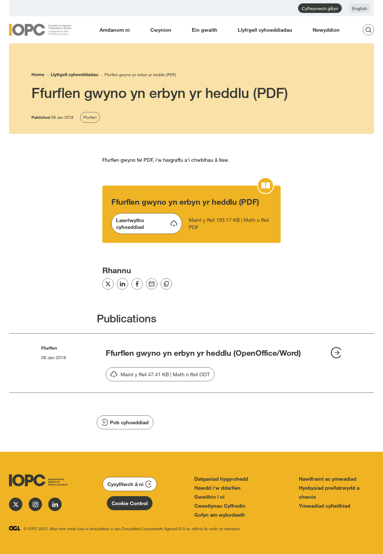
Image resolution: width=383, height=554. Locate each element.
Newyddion (326, 30)
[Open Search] (370, 29)
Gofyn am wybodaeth (219, 515)
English (359, 8)
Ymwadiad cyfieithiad (324, 506)
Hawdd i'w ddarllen (217, 488)
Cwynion (160, 30)
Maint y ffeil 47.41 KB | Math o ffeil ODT (165, 376)
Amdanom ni (115, 30)
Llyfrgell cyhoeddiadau (265, 30)
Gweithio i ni (209, 497)
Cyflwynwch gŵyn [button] (320, 8)
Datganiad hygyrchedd (221, 479)
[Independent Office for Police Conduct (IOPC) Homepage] (37, 480)
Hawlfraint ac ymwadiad (327, 479)
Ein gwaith (204, 30)
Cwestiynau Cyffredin (220, 506)
